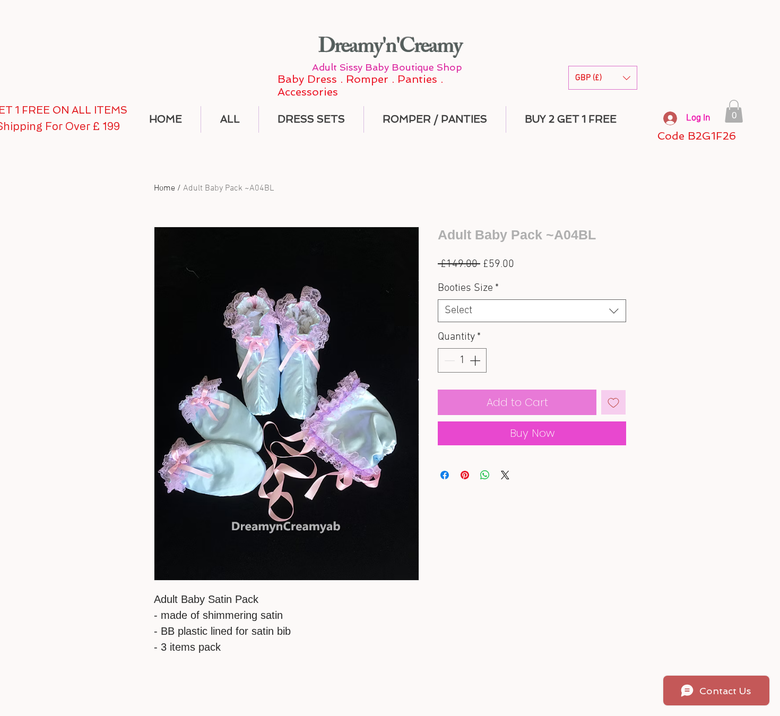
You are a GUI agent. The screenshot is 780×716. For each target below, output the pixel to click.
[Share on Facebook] (444, 475)
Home (164, 188)
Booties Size (468, 288)
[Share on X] (505, 475)
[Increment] (476, 360)
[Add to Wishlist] (613, 402)
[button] (602, 78)
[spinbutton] (462, 360)
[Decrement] (448, 360)
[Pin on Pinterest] (464, 475)
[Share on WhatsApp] (485, 475)
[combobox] (532, 310)
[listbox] (602, 78)
